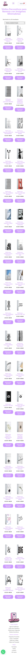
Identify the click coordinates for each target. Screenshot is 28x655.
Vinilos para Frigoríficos (14, 628)
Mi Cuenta (14, 652)
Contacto (14, 650)
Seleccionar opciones (8, 47)
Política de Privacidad (14, 642)
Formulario (14, 647)
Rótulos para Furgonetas (14, 630)
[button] (13, 3)
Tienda (14, 648)
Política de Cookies (14, 640)
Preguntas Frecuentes (14, 636)
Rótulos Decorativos (14, 632)
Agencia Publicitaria (14, 626)
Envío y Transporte (14, 638)
